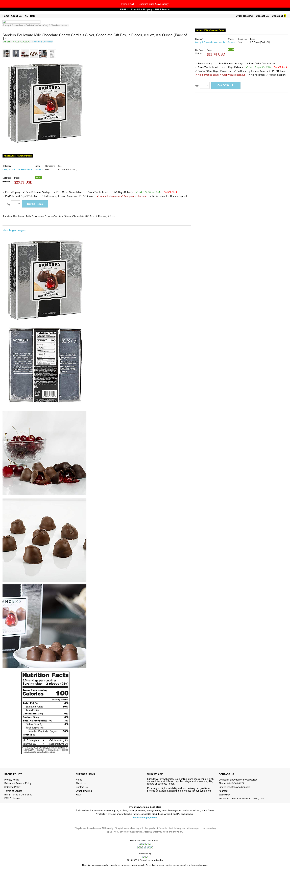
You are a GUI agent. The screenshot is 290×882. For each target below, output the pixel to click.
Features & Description (42, 41)
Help (32, 15)
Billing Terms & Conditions (18, 794)
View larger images (14, 230)
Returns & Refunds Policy (17, 783)
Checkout (277, 15)
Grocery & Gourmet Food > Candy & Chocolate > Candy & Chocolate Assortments (36, 25)
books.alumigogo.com (145, 817)
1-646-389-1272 (235, 783)
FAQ (25, 15)
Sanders (39, 169)
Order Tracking (244, 15)
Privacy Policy (11, 779)
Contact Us (262, 15)
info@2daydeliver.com (238, 787)
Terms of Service (13, 790)
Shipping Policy (12, 787)
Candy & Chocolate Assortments (17, 169)
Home (6, 15)
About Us (16, 15)
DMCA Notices (12, 798)
